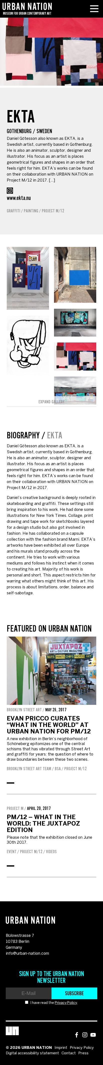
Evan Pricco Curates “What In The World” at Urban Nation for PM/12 (49, 725)
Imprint (60, 1048)
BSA (58, 768)
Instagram (10, 191)
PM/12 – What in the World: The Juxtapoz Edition (43, 824)
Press (83, 1053)
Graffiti (13, 210)
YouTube (93, 1035)
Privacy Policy (66, 1003)
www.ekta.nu (19, 198)
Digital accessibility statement (32, 1053)
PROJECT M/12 (53, 210)
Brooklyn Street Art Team (29, 768)
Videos (51, 851)
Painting (31, 210)
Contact (69, 1053)
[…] (52, 180)
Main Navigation (94, 8)
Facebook (77, 1035)
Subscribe (74, 993)
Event (11, 851)
